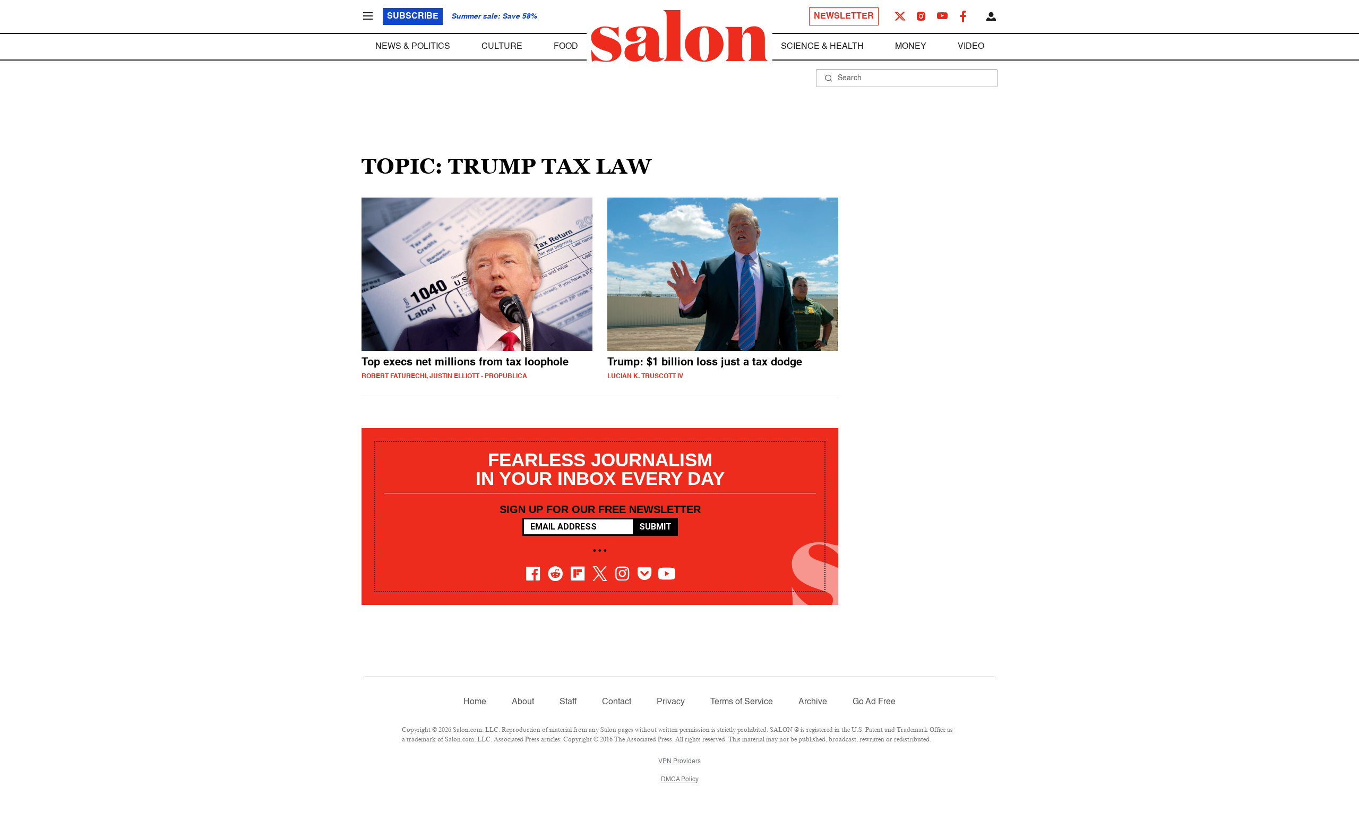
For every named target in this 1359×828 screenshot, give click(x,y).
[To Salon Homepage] (679, 36)
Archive (812, 702)
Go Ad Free (874, 702)
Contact (616, 702)
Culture (501, 46)
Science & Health (822, 46)
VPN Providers (679, 761)
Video (971, 46)
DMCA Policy (680, 779)
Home (474, 702)
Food (566, 46)
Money (910, 46)
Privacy (671, 702)
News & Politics (412, 46)
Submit (655, 527)
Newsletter (844, 16)
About (523, 702)
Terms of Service (741, 702)
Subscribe (412, 16)
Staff (568, 702)
